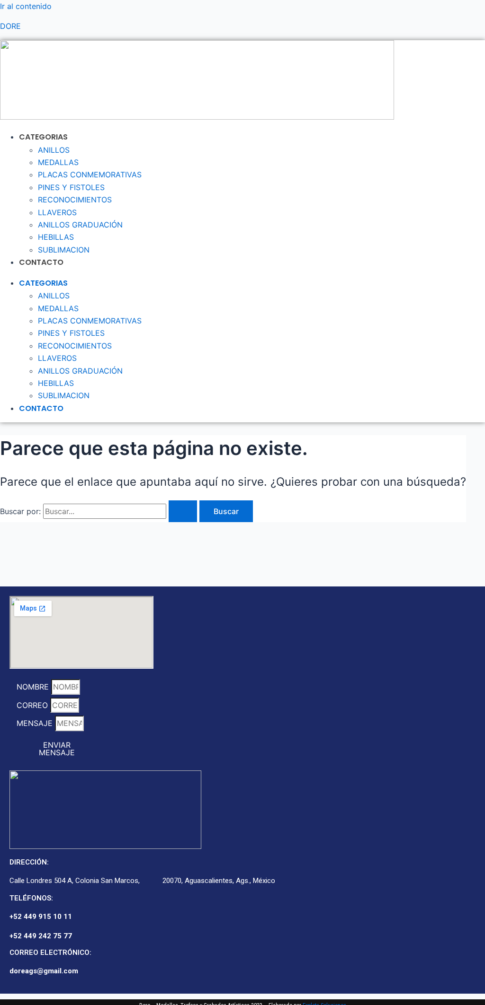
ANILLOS (54, 150)
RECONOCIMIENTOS (75, 199)
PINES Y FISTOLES (71, 187)
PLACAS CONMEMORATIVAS (90, 174)
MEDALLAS (58, 162)
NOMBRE (34, 686)
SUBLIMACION (64, 249)
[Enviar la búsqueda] (183, 511)
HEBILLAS (56, 237)
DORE (10, 26)
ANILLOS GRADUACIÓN (80, 224)
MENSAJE (36, 723)
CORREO (33, 705)
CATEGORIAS (43, 136)
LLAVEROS (57, 212)
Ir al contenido (26, 6)
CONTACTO (41, 262)
